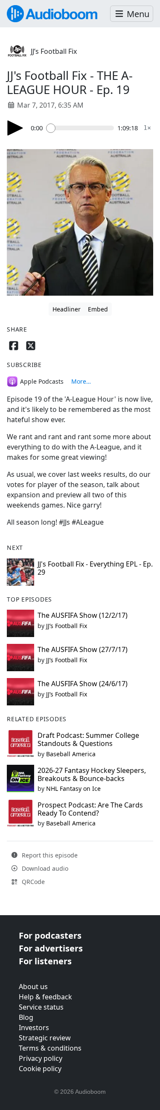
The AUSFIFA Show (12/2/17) (83, 615)
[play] (15, 127)
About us (33, 986)
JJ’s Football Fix (54, 51)
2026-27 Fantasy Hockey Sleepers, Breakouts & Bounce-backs (92, 774)
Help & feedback (45, 996)
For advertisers (51, 948)
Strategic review (45, 1037)
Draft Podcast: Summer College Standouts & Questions (88, 739)
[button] (131, 14)
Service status (41, 1007)
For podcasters (50, 935)
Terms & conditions (50, 1048)
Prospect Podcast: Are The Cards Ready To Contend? (90, 809)
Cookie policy (40, 1068)
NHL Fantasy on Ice (73, 788)
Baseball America (71, 754)
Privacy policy (40, 1058)
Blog (26, 1017)
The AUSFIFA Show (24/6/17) (83, 683)
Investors (34, 1027)
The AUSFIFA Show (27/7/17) (83, 649)
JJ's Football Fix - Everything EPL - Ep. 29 (95, 568)
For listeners (45, 961)
